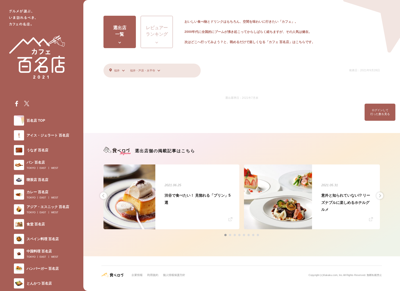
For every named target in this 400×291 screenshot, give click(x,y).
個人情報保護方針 (174, 275)
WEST (54, 168)
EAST (43, 168)
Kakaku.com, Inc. (333, 275)
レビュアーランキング (157, 31)
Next (379, 195)
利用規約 (152, 275)
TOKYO (31, 168)
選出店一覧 (119, 31)
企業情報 (137, 275)
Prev (103, 195)
